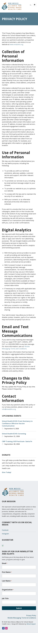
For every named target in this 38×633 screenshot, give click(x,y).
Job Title (5, 598)
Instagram (5, 534)
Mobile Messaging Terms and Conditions (16, 347)
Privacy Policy (31, 615)
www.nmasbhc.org (16, 44)
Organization (7, 590)
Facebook (5, 530)
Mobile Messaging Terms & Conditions (22, 618)
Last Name (6, 581)
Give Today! (6, 472)
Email (4, 563)
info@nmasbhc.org (9, 409)
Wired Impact (31, 624)
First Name (7, 572)
